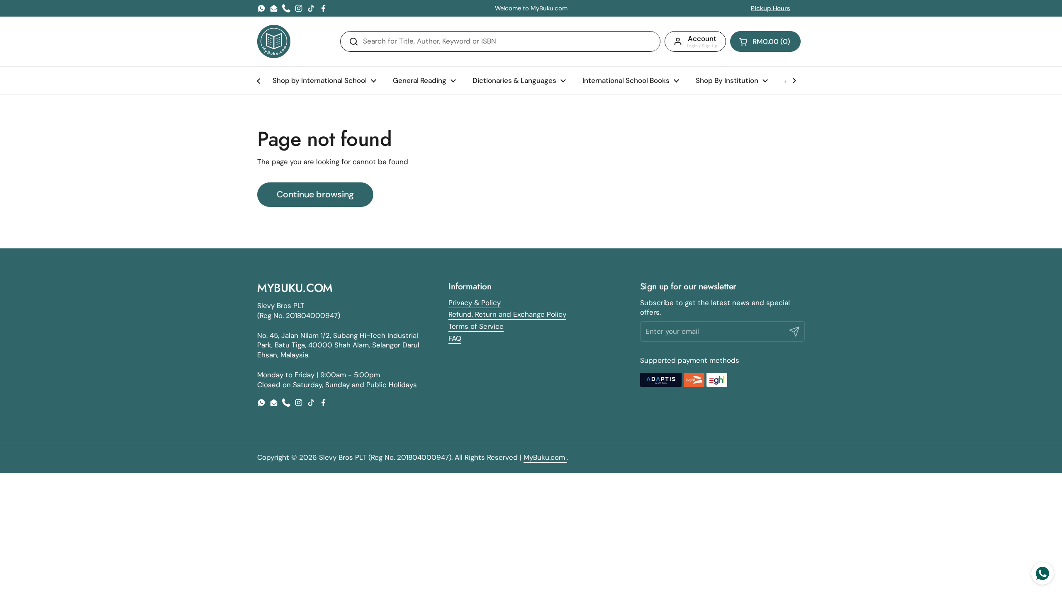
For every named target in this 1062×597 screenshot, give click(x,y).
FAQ (454, 338)
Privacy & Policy (474, 302)
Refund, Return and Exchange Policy (507, 314)
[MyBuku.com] (273, 41)
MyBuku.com (545, 457)
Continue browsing (315, 194)
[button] (765, 41)
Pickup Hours (770, 8)
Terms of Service (476, 326)
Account (702, 38)
